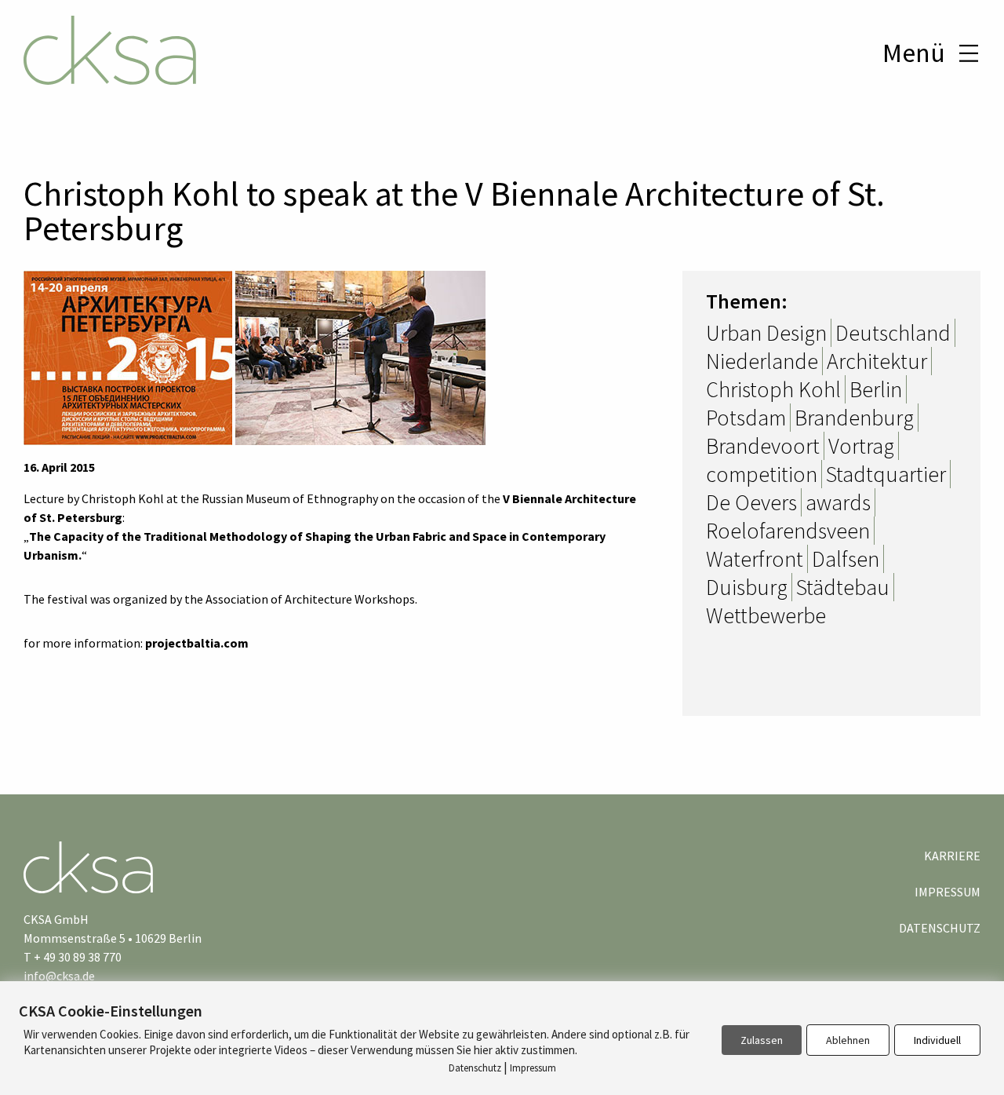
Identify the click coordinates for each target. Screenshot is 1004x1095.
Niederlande (762, 361)
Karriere (952, 855)
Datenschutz (939, 928)
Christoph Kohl (773, 389)
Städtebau (842, 587)
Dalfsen (845, 559)
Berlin (875, 389)
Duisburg (747, 587)
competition (761, 474)
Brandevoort (763, 446)
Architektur (877, 361)
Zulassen (761, 1040)
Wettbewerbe (766, 615)
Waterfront (754, 559)
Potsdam (746, 417)
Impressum (947, 892)
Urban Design (766, 333)
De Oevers (751, 502)
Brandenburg (854, 417)
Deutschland (893, 333)
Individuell (937, 1040)
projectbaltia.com (197, 643)
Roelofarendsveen (788, 530)
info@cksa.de (59, 976)
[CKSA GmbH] (110, 52)
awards (838, 502)
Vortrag (861, 446)
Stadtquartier (886, 474)
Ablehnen (848, 1040)
